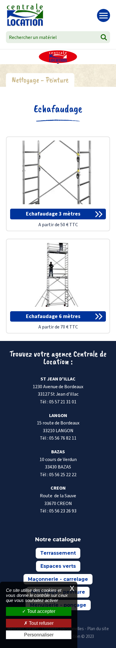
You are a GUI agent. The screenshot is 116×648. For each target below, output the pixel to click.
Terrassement (58, 553)
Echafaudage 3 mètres (53, 214)
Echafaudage (58, 108)
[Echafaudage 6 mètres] (58, 274)
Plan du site (98, 629)
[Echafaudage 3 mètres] (58, 172)
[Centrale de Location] (25, 15)
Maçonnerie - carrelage (58, 579)
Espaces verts (58, 566)
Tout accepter (40, 611)
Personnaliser (39, 634)
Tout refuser (41, 623)
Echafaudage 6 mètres (53, 316)
